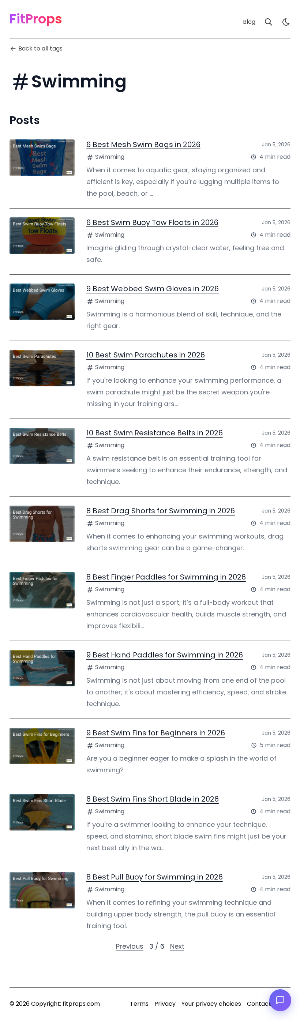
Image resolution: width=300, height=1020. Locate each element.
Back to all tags (40, 48)
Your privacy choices (211, 1004)
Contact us (263, 1004)
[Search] (268, 22)
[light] (286, 22)
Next (177, 946)
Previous (129, 946)
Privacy (165, 1004)
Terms (139, 1004)
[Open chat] (280, 1000)
